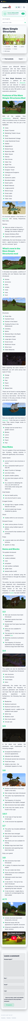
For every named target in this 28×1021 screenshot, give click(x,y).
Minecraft (22, 82)
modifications (6, 118)
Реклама (9, 1017)
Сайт (5, 991)
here (11, 635)
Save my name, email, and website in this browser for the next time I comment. (13, 999)
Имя (5, 978)
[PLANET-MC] (7, 7)
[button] (14, 58)
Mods (15, 46)
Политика (14, 1017)
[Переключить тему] (24, 7)
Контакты (3, 1017)
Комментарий (8, 959)
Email (6, 984)
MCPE (12, 593)
